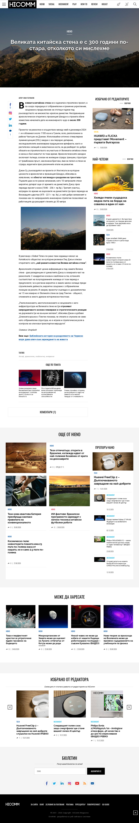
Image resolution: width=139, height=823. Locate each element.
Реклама (69, 804)
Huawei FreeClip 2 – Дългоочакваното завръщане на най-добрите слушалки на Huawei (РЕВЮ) (113, 482)
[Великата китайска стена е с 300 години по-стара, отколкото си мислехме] (10, 113)
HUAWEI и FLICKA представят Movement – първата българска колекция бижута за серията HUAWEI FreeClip (111, 142)
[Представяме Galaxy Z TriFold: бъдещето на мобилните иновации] (99, 518)
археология (29, 356)
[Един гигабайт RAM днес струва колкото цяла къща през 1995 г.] (99, 239)
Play (74, 4)
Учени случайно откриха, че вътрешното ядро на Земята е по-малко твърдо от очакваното (74, 393)
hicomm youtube (77, 783)
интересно (50, 356)
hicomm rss (85, 783)
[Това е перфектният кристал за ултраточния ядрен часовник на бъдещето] (20, 616)
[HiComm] (22, 4)
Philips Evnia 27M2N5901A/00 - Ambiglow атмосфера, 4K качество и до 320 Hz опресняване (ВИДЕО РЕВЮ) (106, 731)
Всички (127, 103)
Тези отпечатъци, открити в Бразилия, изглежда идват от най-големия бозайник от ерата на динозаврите (69, 454)
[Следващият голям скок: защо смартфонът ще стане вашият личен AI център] (99, 498)
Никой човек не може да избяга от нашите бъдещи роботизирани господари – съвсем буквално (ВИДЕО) (85, 639)
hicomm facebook (47, 783)
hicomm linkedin (62, 783)
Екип (42, 804)
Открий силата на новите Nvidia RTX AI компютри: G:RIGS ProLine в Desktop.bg (118, 563)
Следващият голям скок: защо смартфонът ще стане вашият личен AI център (118, 501)
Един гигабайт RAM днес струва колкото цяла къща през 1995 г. (117, 240)
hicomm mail (92, 783)
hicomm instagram (69, 783)
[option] (113, 222)
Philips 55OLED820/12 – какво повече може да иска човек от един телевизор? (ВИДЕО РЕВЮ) (119, 543)
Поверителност (93, 804)
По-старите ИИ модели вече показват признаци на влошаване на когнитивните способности (51, 392)
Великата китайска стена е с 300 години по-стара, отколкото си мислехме (69, 45)
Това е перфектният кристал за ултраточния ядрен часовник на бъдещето (18, 639)
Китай (21, 356)
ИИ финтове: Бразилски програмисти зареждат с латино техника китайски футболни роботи (66, 518)
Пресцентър (80, 804)
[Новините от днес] (119, 4)
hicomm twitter (54, 783)
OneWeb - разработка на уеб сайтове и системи (69, 817)
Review (94, 4)
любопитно (40, 356)
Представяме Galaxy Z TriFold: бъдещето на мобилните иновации (119, 521)
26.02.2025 (69, 59)
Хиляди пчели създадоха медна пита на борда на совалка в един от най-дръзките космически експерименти (110, 204)
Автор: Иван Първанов (26, 98)
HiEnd (42, 4)
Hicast (105, 4)
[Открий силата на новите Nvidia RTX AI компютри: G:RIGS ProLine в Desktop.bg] (99, 559)
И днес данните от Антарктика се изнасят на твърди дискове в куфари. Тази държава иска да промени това (119, 222)
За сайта (34, 804)
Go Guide (105, 804)
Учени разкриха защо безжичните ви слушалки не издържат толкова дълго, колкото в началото (29, 392)
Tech (108, 235)
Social (51, 4)
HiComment (63, 4)
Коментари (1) (48, 412)
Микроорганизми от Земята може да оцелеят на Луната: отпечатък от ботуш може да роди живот (52, 640)
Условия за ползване (55, 804)
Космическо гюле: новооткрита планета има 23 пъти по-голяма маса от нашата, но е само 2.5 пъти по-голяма (118, 262)
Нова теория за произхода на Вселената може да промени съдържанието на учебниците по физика (118, 639)
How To (84, 4)
